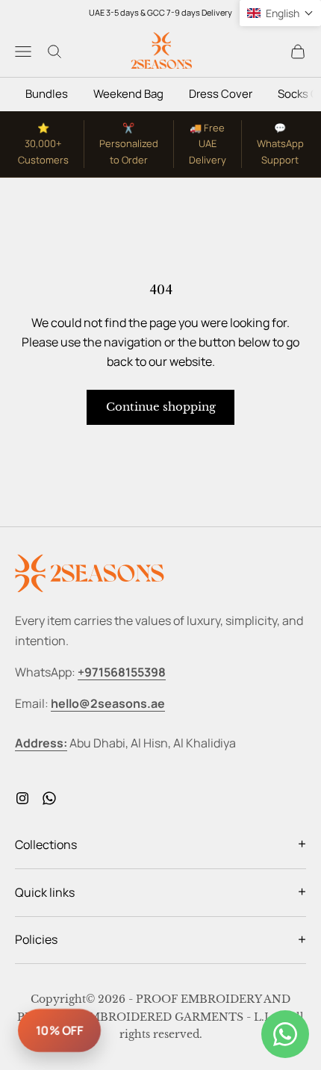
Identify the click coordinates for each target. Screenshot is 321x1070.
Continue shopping (161, 406)
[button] (280, 13)
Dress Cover (220, 94)
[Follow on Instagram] (22, 798)
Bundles (46, 94)
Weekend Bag (128, 94)
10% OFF (59, 1030)
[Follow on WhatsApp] (49, 798)
